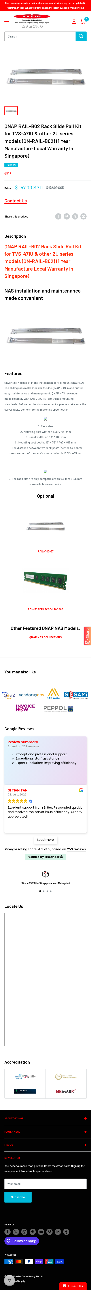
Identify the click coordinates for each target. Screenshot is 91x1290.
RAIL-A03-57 (45, 551)
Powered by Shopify (14, 1281)
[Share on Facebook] (58, 216)
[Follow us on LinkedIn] (58, 1232)
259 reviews (76, 849)
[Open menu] (6, 21)
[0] (83, 21)
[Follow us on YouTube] (41, 1232)
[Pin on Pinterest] (67, 216)
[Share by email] (83, 216)
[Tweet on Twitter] (75, 216)
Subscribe (18, 1197)
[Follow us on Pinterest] (33, 1232)
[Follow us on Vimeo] (49, 1232)
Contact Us (15, 200)
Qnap (7, 173)
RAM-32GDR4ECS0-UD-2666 (45, 609)
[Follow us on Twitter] (16, 1232)
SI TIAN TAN (18, 790)
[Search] (81, 36)
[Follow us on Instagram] (24, 1232)
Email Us (74, 1286)
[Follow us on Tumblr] (66, 1232)
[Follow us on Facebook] (7, 1232)
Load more (45, 839)
